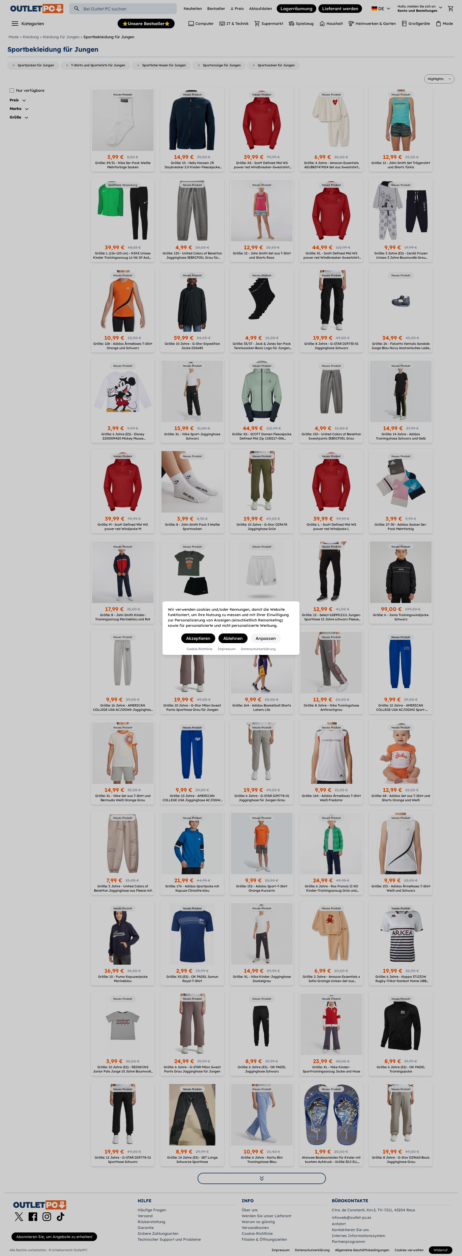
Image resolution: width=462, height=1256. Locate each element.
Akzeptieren (198, 638)
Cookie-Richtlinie (199, 649)
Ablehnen (233, 638)
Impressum (227, 649)
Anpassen (266, 638)
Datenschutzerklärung (258, 649)
